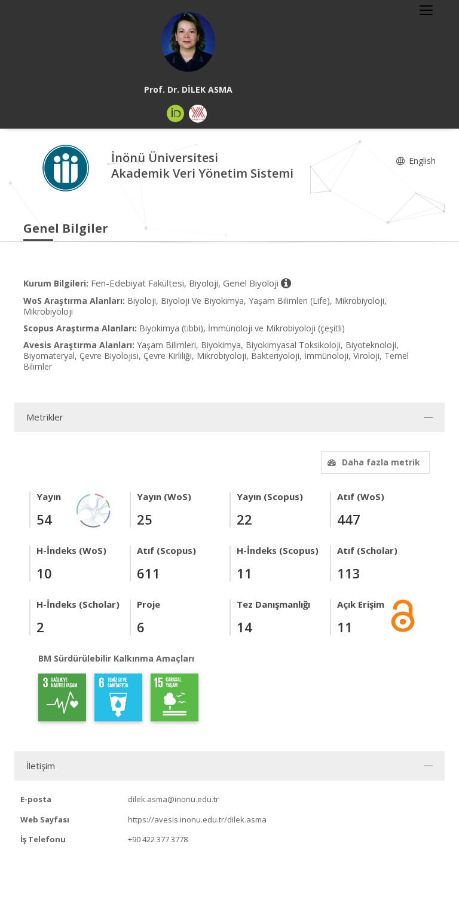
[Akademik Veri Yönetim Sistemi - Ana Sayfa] (67, 167)
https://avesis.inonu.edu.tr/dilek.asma (197, 819)
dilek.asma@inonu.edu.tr (173, 799)
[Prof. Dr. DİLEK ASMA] (188, 42)
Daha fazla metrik (381, 462)
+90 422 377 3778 (158, 839)
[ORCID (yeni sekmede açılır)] (176, 114)
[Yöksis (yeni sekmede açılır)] (198, 114)
